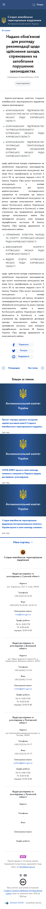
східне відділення (23, 83)
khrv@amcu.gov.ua (27, 867)
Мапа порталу (21, 542)
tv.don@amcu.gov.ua (23, 689)
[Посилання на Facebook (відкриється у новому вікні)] (20, 875)
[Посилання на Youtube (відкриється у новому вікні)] (25, 875)
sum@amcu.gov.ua (23, 615)
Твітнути (23, 351)
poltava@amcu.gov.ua (23, 763)
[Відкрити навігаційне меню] (4, 4)
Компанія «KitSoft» (17, 903)
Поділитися (23, 345)
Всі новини (6, 31)
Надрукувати (23, 357)
